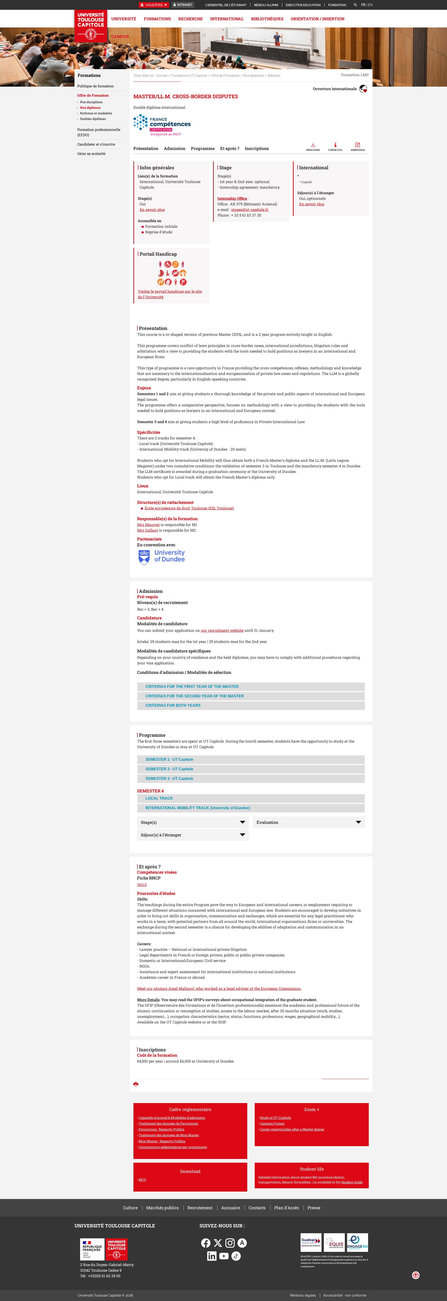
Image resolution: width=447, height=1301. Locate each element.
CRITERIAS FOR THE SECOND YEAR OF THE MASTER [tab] (195, 696)
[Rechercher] (355, 5)
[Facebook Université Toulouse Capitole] (205, 1242)
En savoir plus (152, 209)
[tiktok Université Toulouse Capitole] (236, 1255)
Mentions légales (303, 1295)
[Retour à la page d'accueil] (90, 26)
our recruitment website (222, 630)
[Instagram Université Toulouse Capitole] (230, 1242)
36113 (142, 884)
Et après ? (229, 148)
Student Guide (351, 1182)
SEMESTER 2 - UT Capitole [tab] (169, 769)
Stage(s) (149, 822)
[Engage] (357, 1242)
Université (123, 18)
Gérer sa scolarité (91, 153)
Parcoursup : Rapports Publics (161, 1129)
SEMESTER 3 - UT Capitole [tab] (169, 779)
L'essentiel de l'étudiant (226, 5)
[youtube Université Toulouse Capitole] (224, 1255)
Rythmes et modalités (96, 113)
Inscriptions (257, 148)
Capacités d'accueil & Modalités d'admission (172, 1117)
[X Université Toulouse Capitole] (218, 1242)
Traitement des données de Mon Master (169, 1135)
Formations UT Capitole (189, 75)
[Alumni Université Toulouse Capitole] (242, 1242)
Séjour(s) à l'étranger (161, 835)
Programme (203, 148)
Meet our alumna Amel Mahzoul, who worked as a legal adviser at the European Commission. (219, 988)
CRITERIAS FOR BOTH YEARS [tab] (173, 705)
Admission (174, 148)
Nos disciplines (91, 102)
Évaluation (267, 822)
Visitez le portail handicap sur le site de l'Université (170, 294)
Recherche (190, 18)
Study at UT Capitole (275, 1117)
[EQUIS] (334, 1242)
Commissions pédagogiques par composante (173, 1147)
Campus (120, 36)
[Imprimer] (137, 1084)
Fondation (337, 5)
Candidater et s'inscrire (96, 144)
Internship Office (232, 198)
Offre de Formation (225, 75)
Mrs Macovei (148, 524)
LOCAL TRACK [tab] (159, 798)
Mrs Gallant (147, 530)
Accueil (161, 75)
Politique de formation (95, 86)
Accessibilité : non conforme (344, 1295)
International (227, 18)
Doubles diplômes (93, 119)
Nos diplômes (254, 75)
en (370, 5)
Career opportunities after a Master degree (292, 1129)
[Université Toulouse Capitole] (116, 1249)
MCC (142, 1179)
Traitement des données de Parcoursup (168, 1123)
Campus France (272, 1123)
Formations (157, 18)
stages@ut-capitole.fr (249, 209)
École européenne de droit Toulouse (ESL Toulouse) (189, 508)
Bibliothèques (267, 18)
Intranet (184, 5)
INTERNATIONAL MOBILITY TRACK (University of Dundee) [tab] (198, 808)
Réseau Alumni (266, 5)
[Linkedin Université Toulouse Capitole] (212, 1255)
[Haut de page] (416, 1275)
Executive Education (303, 5)
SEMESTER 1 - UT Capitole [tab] (169, 759)
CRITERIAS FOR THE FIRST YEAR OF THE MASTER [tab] (192, 687)
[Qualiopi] (311, 1242)
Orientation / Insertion (317, 18)
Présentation (145, 148)
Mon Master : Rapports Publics (162, 1141)
